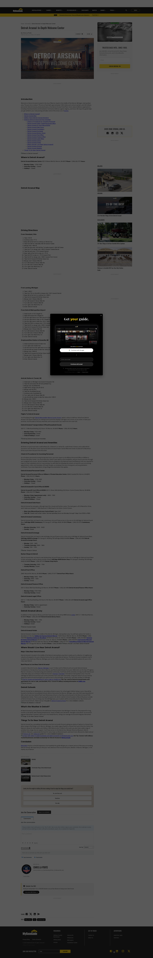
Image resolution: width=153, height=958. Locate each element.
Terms (78, 372)
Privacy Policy (85, 372)
